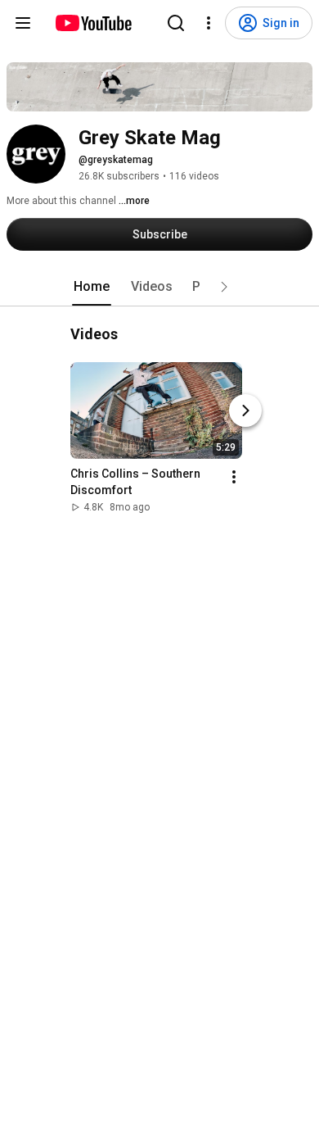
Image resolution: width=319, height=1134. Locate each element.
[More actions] (234, 476)
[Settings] (208, 23)
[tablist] (159, 286)
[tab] (91, 286)
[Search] (176, 23)
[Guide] (23, 23)
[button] (224, 286)
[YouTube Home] (93, 23)
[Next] (245, 410)
